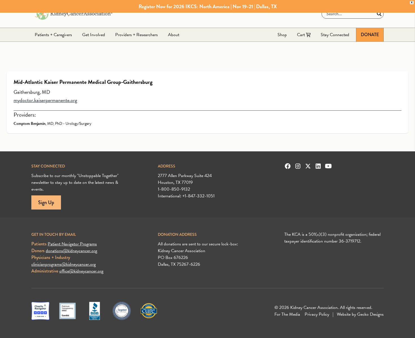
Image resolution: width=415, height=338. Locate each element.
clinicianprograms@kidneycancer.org (63, 264)
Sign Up (46, 202)
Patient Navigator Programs (72, 244)
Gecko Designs (370, 314)
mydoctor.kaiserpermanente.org (45, 100)
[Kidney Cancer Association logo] (73, 14)
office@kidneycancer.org (81, 271)
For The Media (287, 314)
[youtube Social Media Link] (328, 166)
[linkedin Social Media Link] (318, 166)
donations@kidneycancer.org (71, 250)
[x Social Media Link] (308, 166)
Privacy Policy (317, 314)
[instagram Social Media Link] (297, 166)
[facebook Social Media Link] (287, 166)
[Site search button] (379, 13)
